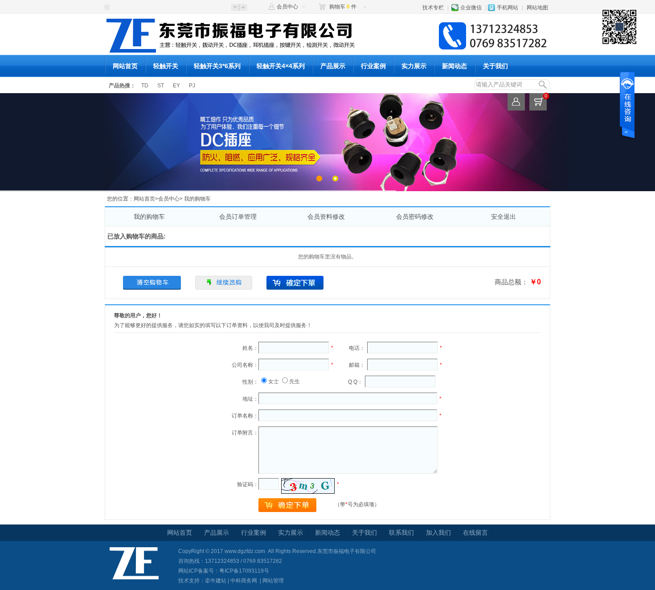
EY (176, 85)
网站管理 (273, 581)
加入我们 (438, 532)
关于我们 (495, 66)
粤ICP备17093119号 (244, 571)
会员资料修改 (326, 216)
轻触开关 (165, 66)
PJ (192, 85)
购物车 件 (342, 7)
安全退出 (503, 216)
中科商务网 (243, 581)
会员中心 (287, 7)
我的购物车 (149, 216)
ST (160, 85)
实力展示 (413, 66)
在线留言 (475, 532)
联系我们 (401, 532)
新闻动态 (454, 66)
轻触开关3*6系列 (217, 66)
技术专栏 (433, 7)
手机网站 (507, 7)
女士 (273, 381)
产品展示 (332, 66)
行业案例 (373, 66)
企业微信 (471, 7)
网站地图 (537, 7)
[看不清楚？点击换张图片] (308, 486)
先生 (294, 381)
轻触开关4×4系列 (281, 66)
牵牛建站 (215, 581)
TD (144, 85)
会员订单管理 (238, 216)
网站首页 (125, 66)
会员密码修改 (415, 216)
